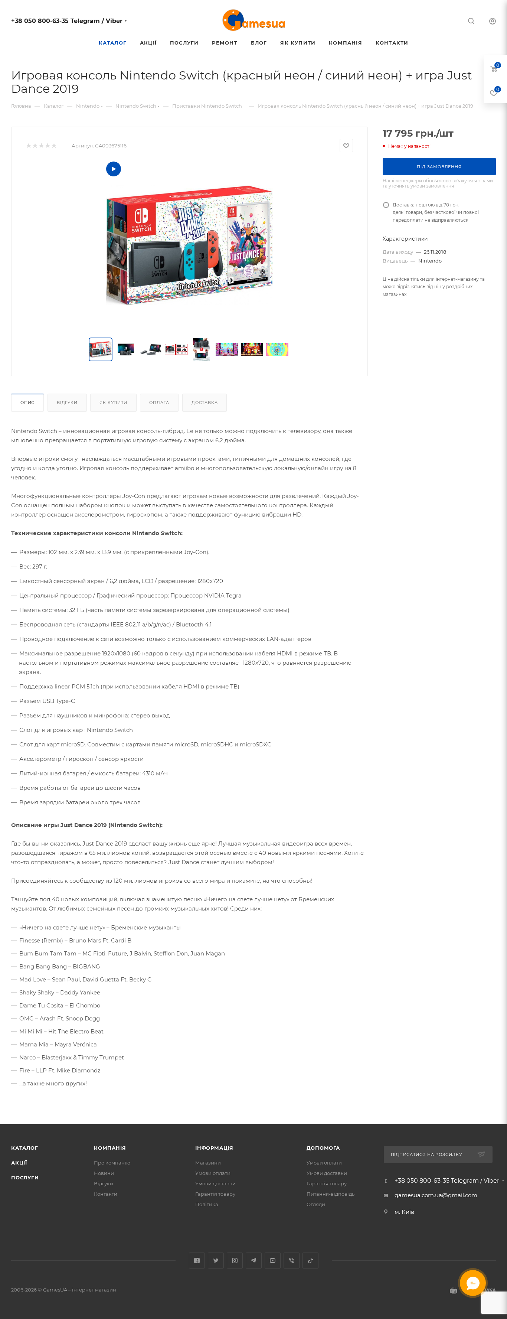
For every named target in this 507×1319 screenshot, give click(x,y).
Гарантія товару (215, 1194)
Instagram (235, 1260)
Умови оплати (212, 1173)
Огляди (316, 1204)
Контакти (105, 1194)
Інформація (214, 1148)
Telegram (254, 1260)
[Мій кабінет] (492, 22)
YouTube (273, 1260)
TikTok (310, 1260)
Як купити (113, 402)
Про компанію (112, 1163)
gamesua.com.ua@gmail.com (436, 1195)
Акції (19, 1163)
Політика (206, 1204)
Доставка (204, 402)
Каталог (24, 1148)
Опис (27, 402)
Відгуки (67, 402)
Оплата (159, 402)
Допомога (323, 1148)
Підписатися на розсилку (426, 1154)
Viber (292, 1260)
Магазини (208, 1163)
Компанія (110, 1148)
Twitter (216, 1260)
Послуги (25, 1177)
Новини (104, 1173)
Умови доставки (215, 1183)
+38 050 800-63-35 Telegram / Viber (66, 21)
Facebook (197, 1260)
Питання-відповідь (330, 1194)
